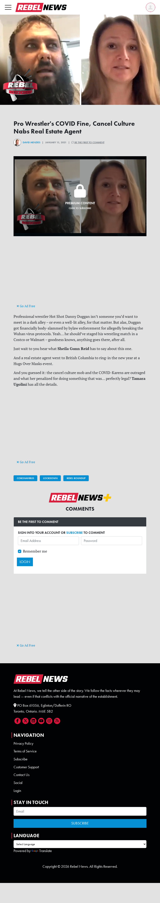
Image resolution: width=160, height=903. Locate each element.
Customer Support (26, 767)
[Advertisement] (80, 274)
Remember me (35, 551)
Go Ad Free (27, 306)
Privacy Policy (23, 743)
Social (18, 782)
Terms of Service (25, 751)
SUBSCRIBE (74, 532)
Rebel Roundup (76, 478)
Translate (45, 850)
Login (17, 790)
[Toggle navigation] (8, 7)
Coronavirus (25, 478)
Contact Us (21, 774)
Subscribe (21, 759)
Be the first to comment (89, 142)
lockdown (50, 478)
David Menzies (31, 142)
